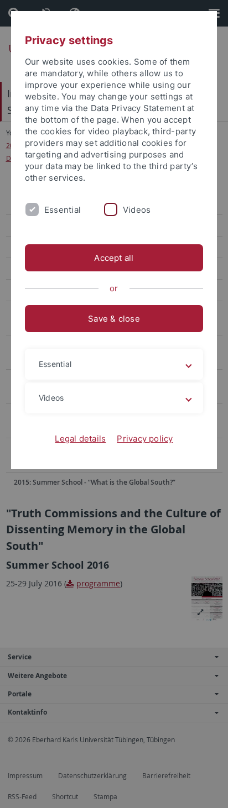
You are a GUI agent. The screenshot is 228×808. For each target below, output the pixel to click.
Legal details (80, 438)
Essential (62, 209)
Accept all (113, 258)
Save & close (114, 318)
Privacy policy (145, 438)
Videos (137, 209)
